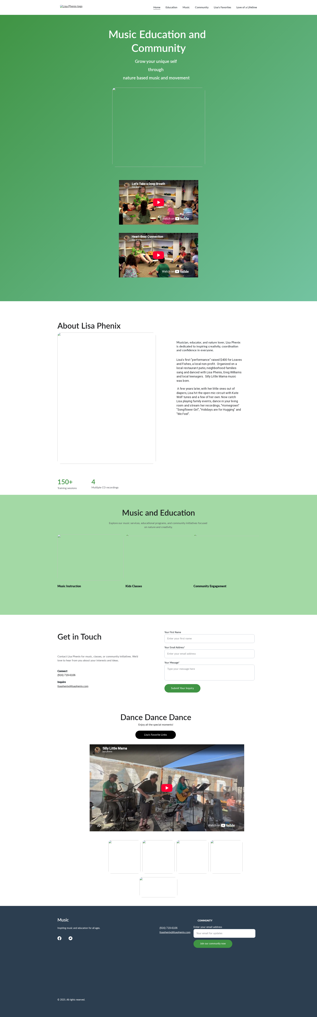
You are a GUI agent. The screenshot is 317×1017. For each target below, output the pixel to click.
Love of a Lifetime (246, 7)
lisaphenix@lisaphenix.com (72, 686)
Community (202, 7)
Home (156, 7)
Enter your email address (208, 927)
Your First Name (172, 632)
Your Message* (171, 663)
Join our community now (213, 944)
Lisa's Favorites (222, 7)
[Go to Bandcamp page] (70, 938)
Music (186, 7)
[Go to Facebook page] (59, 938)
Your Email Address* (174, 647)
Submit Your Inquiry (182, 688)
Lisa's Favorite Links (155, 734)
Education (171, 7)
